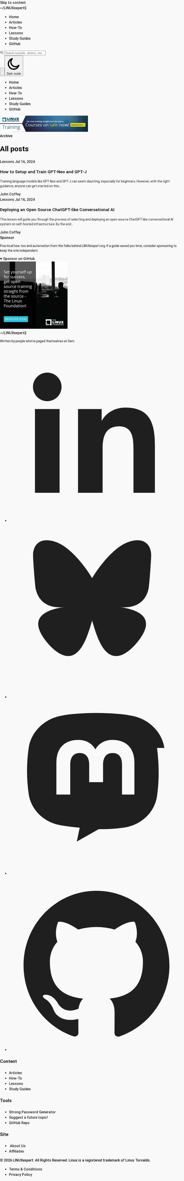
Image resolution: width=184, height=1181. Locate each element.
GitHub (14, 44)
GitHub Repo (19, 1123)
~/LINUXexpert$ (13, 8)
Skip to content (13, 2)
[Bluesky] (96, 697)
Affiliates (16, 1151)
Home (14, 17)
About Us (17, 1146)
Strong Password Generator (32, 1112)
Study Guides (20, 38)
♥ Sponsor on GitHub (17, 259)
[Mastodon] (96, 873)
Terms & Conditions (25, 1169)
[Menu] (2, 72)
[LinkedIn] (96, 521)
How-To (15, 28)
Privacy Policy (20, 1174)
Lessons (16, 33)
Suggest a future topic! (28, 1117)
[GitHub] (96, 1050)
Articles (15, 22)
